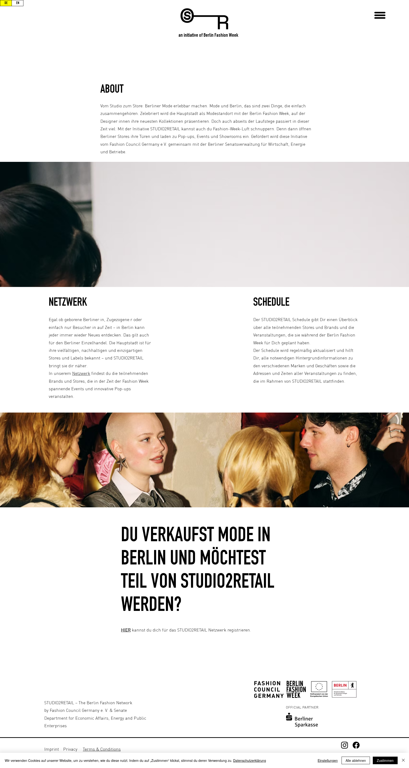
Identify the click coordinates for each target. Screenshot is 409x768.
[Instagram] (344, 745)
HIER (126, 629)
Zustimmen (385, 760)
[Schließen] (403, 760)
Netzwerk (81, 373)
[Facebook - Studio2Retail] (356, 745)
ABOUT (112, 90)
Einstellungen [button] (328, 760)
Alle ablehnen (356, 760)
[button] (380, 15)
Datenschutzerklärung (249, 760)
